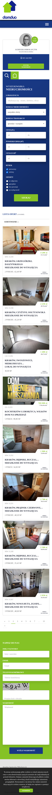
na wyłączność (14, 190)
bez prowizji (13, 187)
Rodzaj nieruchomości (17, 107)
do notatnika (44, 273)
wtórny (11, 172)
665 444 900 (27, 58)
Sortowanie (10, 222)
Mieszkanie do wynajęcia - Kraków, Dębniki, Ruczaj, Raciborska (26, 448)
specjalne (12, 184)
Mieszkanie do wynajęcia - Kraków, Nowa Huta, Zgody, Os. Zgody (26, 592)
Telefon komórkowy (13, 672)
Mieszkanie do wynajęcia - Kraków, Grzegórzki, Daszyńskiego (26, 251)
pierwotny (12, 169)
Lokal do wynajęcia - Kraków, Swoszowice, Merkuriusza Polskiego (26, 350)
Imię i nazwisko (10, 649)
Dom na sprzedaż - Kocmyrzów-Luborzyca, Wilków (26, 400)
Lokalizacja (12, 95)
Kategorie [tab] (15, 75)
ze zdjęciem (13, 181)
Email (6, 661)
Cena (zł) (10, 130)
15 (44, 621)
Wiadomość (8, 703)
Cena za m (11, 153)
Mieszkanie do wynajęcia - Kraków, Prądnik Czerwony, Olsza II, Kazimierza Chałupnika (26, 496)
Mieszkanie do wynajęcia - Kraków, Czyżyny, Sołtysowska (26, 300)
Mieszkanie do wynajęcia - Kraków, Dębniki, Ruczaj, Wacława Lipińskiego (26, 544)
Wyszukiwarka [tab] (7, 75)
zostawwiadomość (26, 66)
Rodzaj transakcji (15, 118)
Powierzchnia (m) (15, 141)
